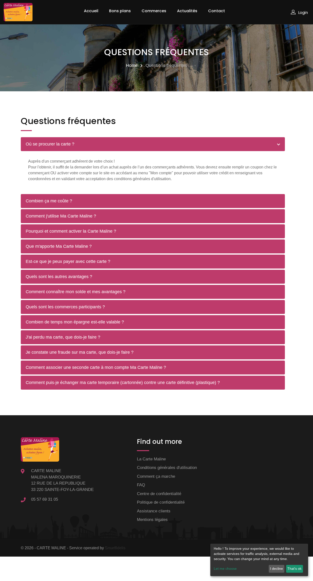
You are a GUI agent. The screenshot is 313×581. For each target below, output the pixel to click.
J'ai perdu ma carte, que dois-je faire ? (63, 337)
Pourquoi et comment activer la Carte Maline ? (71, 231)
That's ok (294, 569)
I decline (276, 569)
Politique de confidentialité (161, 502)
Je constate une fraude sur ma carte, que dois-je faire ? (80, 352)
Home (132, 65)
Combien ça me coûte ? (49, 200)
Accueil (91, 11)
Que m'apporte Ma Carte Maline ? (59, 246)
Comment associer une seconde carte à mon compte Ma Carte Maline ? (96, 367)
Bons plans (120, 11)
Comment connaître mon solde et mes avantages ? (75, 291)
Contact (216, 11)
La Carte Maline (151, 459)
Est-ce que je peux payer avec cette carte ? (68, 261)
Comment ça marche (156, 476)
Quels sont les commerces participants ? (65, 306)
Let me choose (225, 569)
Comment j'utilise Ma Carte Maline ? (61, 216)
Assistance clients (153, 511)
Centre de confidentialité (159, 493)
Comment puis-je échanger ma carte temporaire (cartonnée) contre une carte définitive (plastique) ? (123, 382)
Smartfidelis (115, 548)
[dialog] (259, 560)
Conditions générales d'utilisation (167, 467)
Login (303, 12)
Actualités (187, 11)
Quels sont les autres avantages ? (59, 276)
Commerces (154, 11)
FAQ (141, 485)
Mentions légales (152, 519)
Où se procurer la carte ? (50, 144)
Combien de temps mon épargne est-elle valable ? (75, 322)
